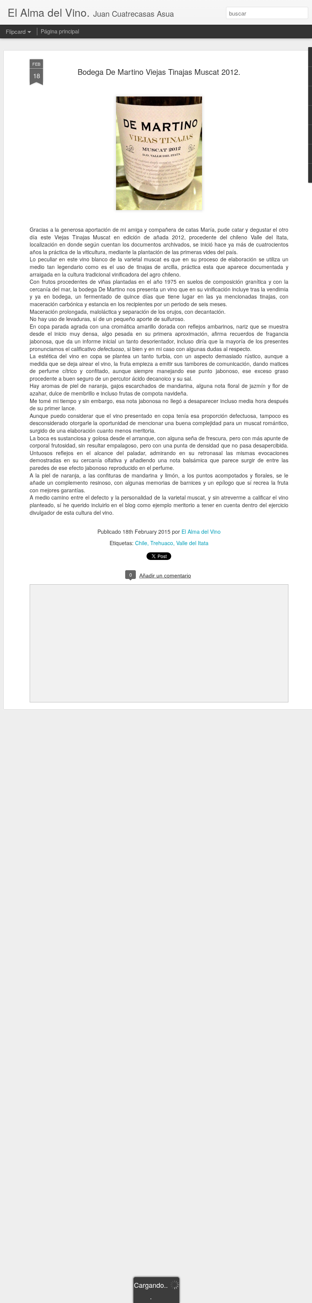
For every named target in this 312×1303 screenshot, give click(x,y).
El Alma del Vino (201, 531)
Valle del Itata (192, 543)
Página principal (60, 31)
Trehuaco (161, 543)
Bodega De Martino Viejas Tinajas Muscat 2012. (159, 71)
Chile (141, 543)
